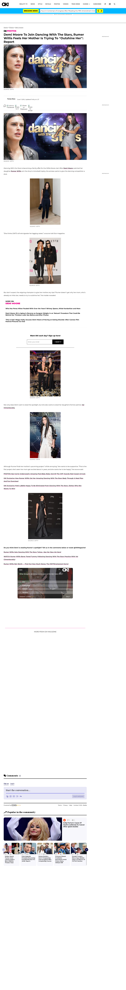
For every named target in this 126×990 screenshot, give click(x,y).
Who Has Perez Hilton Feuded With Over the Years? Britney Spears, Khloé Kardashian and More (43, 308)
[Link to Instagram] (109, 4)
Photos (11, 27)
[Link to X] (114, 4)
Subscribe (97, 4)
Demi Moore (68, 168)
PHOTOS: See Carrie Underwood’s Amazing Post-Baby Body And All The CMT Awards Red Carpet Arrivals (44, 474)
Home (6, 27)
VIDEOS (65, 4)
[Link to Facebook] (105, 4)
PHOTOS (57, 4)
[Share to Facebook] (10, 106)
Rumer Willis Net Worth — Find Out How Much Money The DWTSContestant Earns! (36, 564)
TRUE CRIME (75, 4)
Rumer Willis (16, 171)
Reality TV (23, 4)
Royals (48, 4)
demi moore (19, 27)
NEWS (33, 4)
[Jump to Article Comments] (5, 106)
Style (40, 4)
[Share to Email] (30, 106)
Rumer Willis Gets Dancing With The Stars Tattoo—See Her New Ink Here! (32, 552)
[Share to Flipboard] (23, 106)
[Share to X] (17, 106)
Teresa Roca (11, 99)
